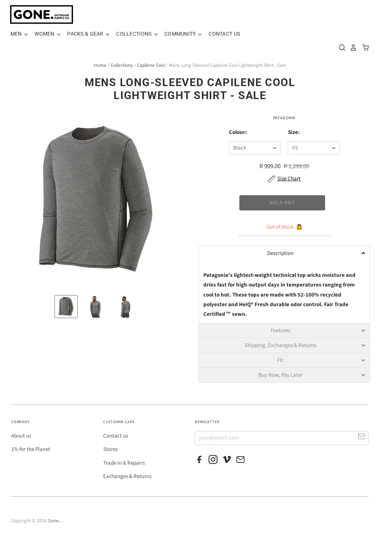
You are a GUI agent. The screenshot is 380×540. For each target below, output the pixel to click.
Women (45, 34)
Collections (134, 34)
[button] (284, 253)
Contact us (115, 436)
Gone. (54, 520)
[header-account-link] (351, 47)
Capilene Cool (151, 65)
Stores (110, 449)
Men (16, 34)
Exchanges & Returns (127, 476)
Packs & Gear (86, 34)
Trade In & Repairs (124, 463)
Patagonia (284, 118)
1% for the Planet (30, 449)
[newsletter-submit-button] (362, 438)
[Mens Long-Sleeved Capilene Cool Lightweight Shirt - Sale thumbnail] (66, 306)
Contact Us (224, 34)
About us (21, 436)
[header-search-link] (340, 47)
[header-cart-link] (363, 47)
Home (100, 65)
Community (180, 34)
